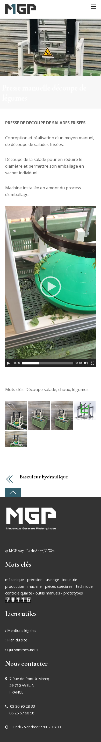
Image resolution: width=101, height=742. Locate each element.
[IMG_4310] (16, 415)
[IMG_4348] (16, 439)
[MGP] (21, 11)
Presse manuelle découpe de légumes (44, 93)
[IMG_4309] (39, 415)
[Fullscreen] (93, 363)
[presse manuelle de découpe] (85, 410)
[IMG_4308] (62, 415)
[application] (50, 286)
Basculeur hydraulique (44, 477)
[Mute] (86, 363)
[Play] (8, 363)
